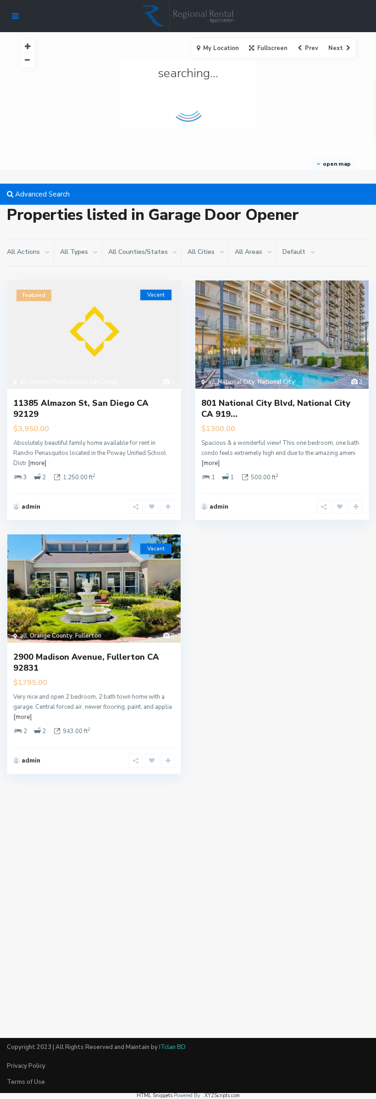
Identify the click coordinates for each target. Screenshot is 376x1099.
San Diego (104, 382)
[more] (37, 463)
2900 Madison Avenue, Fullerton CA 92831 (86, 662)
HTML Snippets (154, 1095)
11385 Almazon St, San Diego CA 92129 (81, 408)
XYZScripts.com (222, 1095)
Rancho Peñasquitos (58, 382)
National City (236, 382)
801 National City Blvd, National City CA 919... (275, 408)
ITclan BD (172, 1047)
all (23, 382)
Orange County (51, 636)
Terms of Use (26, 1082)
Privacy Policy (26, 1066)
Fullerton (88, 636)
